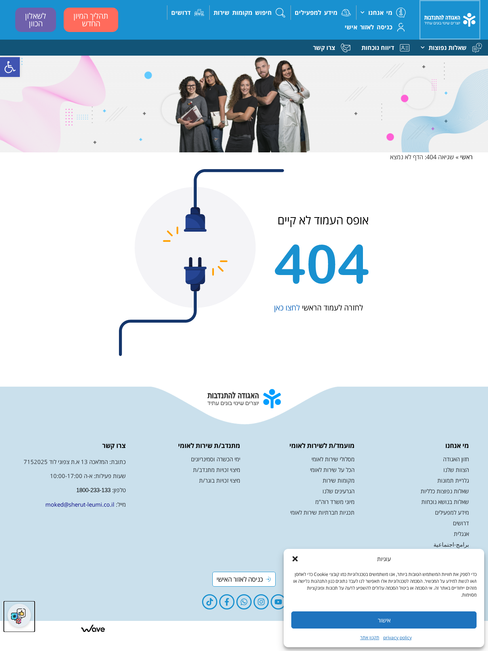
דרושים (181, 12)
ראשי (466, 157)
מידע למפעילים (316, 12)
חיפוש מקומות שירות (243, 12)
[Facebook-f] (226, 601)
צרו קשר (324, 47)
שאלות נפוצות (448, 47)
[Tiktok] (209, 601)
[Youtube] (278, 601)
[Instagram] (261, 601)
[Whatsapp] (244, 601)
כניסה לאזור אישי (368, 27)
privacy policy (397, 637)
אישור (384, 620)
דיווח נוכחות (377, 47)
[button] (10, 67)
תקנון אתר (369, 637)
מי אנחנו (380, 12)
